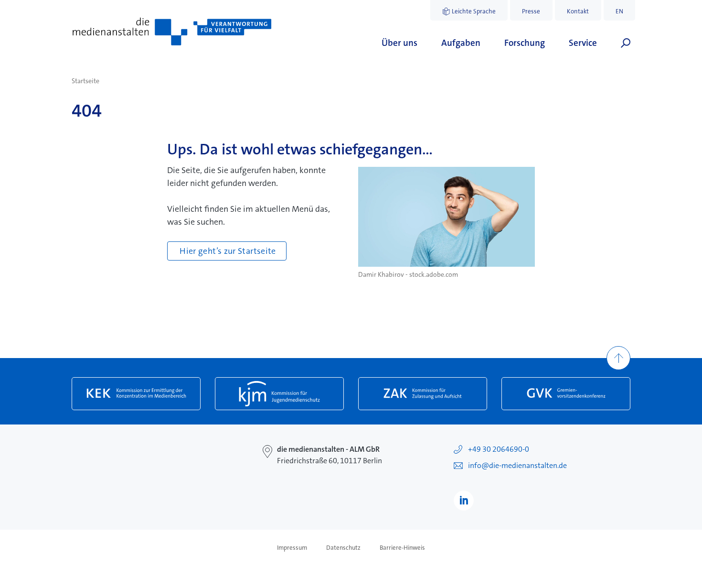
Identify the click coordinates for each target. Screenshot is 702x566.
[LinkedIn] (464, 500)
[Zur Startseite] (172, 31)
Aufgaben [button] (460, 43)
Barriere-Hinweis (402, 548)
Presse (531, 11)
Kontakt (578, 11)
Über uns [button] (399, 43)
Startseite (85, 80)
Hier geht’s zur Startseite (228, 251)
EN (619, 11)
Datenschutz (343, 548)
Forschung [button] (524, 43)
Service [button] (583, 43)
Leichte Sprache (474, 11)
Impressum (292, 548)
